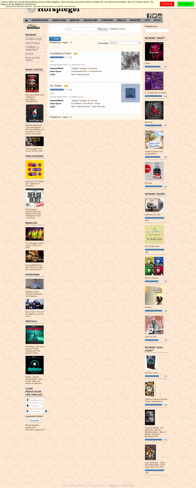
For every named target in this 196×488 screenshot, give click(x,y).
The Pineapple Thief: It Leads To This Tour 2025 (34, 245)
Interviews (107, 20)
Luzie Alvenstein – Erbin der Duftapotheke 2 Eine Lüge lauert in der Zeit (155, 465)
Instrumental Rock (79, 71)
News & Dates (59, 20)
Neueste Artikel (40, 20)
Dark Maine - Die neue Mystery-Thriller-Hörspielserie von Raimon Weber (34, 350)
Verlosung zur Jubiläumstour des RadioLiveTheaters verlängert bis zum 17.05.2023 (33, 213)
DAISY (147, 63)
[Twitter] (154, 15)
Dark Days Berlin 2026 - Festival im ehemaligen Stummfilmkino (34, 98)
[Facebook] (149, 15)
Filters (56, 39)
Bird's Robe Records (80, 74)
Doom (97, 103)
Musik (29, 54)
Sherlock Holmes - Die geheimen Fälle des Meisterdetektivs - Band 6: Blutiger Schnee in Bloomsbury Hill (155, 432)
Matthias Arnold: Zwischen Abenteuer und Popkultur (33, 294)
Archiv (157, 20)
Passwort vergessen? (35, 430)
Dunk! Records (98, 106)
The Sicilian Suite (152, 246)
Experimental (96, 71)
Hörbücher (33, 39)
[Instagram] (160, 15)
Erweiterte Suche (117, 29)
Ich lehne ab (167, 4)
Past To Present (151, 278)
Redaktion (135, 20)
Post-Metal (76, 103)
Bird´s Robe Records (80, 106)
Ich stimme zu (185, 4)
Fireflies (148, 307)
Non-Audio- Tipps (33, 59)
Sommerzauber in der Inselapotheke (154, 153)
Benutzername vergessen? (31, 426)
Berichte (74, 20)
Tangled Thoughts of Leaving (84, 68)
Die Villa (148, 183)
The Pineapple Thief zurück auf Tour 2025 (34, 150)
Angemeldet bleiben (34, 416)
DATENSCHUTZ (127, 485)
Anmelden (34, 420)
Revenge (149, 122)
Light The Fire (150, 337)
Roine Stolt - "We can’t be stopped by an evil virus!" (34, 314)
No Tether (56, 85)
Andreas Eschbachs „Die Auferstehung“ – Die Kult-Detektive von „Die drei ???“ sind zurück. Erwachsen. (34, 129)
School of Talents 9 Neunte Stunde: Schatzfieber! (156, 400)
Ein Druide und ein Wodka (156, 93)
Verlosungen (90, 20)
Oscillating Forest (60, 53)
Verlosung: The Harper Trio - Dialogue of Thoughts (34, 183)
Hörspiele (32, 43)
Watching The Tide (152, 215)
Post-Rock (88, 103)
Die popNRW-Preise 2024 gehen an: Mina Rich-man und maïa (34, 267)
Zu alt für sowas (151, 373)
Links (147, 20)
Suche (104, 29)
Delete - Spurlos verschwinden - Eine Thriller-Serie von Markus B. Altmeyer (33, 380)
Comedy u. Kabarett (32, 48)
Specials (121, 20)
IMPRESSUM (114, 485)
